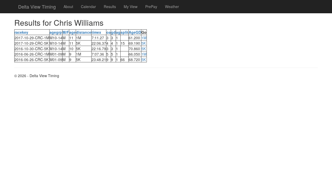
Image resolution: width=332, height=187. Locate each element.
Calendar (88, 6)
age (72, 32)
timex (96, 32)
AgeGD (135, 32)
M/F (66, 32)
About (68, 6)
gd (113, 32)
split (124, 32)
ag (118, 32)
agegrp (56, 32)
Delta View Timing (37, 6)
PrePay (151, 6)
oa (108, 32)
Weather (172, 6)
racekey (21, 32)
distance (83, 32)
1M (144, 37)
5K (143, 43)
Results (110, 6)
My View (130, 6)
